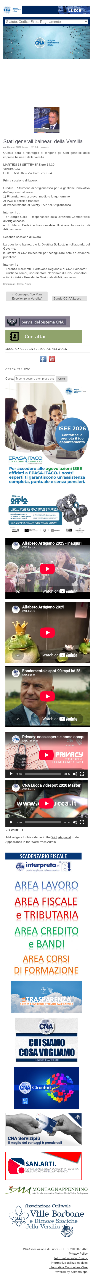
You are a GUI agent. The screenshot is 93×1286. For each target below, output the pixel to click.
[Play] (11, 774)
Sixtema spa (79, 1271)
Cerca (9, 378)
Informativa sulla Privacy (71, 1258)
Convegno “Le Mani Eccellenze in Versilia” (26, 296)
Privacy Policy (78, 1253)
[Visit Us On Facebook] (43, 362)
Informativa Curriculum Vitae (68, 1267)
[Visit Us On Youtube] (52, 362)
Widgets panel (61, 837)
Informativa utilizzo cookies (69, 1262)
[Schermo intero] (82, 774)
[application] (46, 755)
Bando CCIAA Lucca (69, 298)
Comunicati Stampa (13, 284)
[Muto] (75, 774)
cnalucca (44, 147)
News (28, 284)
